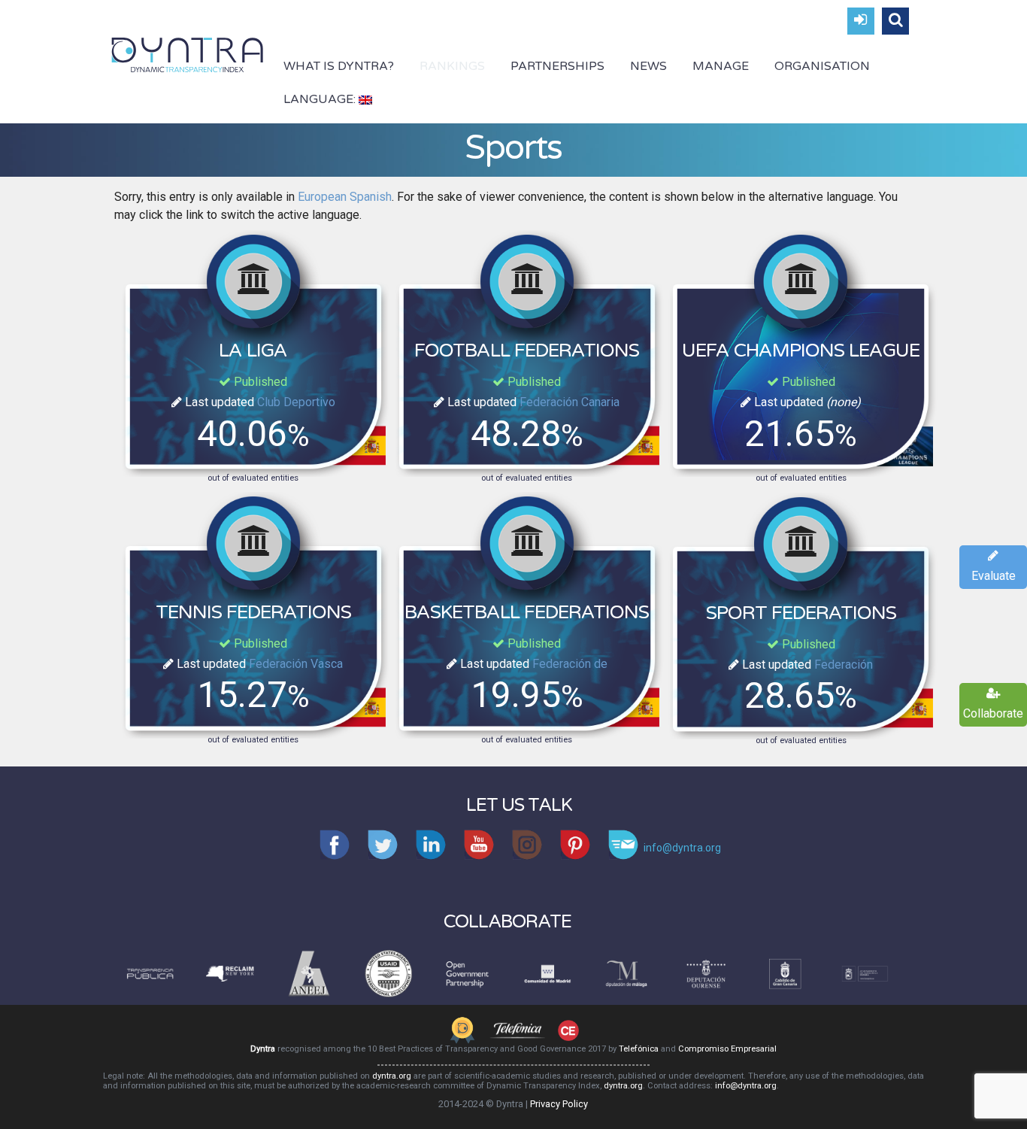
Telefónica (639, 1049)
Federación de (569, 664)
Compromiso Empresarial (727, 1049)
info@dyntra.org (746, 1086)
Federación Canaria (570, 402)
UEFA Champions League (800, 350)
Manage (720, 66)
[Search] (895, 21)
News (648, 66)
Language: (321, 99)
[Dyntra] (187, 53)
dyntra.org (391, 1076)
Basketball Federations (526, 612)
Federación (843, 664)
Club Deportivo (296, 402)
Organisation (822, 66)
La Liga (253, 350)
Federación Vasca (296, 664)
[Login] (861, 21)
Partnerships (557, 66)
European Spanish (345, 197)
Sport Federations (801, 613)
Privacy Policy (559, 1103)
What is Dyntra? (338, 66)
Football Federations (526, 350)
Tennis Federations (253, 612)
